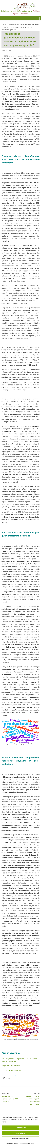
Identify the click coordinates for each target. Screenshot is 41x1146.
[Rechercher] (1, 18)
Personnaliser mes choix (20, 1139)
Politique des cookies (12, 1143)
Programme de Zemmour (10, 1066)
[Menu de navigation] (37, 18)
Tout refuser (20, 1133)
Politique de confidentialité (26, 1143)
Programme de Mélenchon (11, 1070)
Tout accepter (21, 1128)
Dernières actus (13, 24)
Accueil (3, 24)
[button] (8, 1078)
